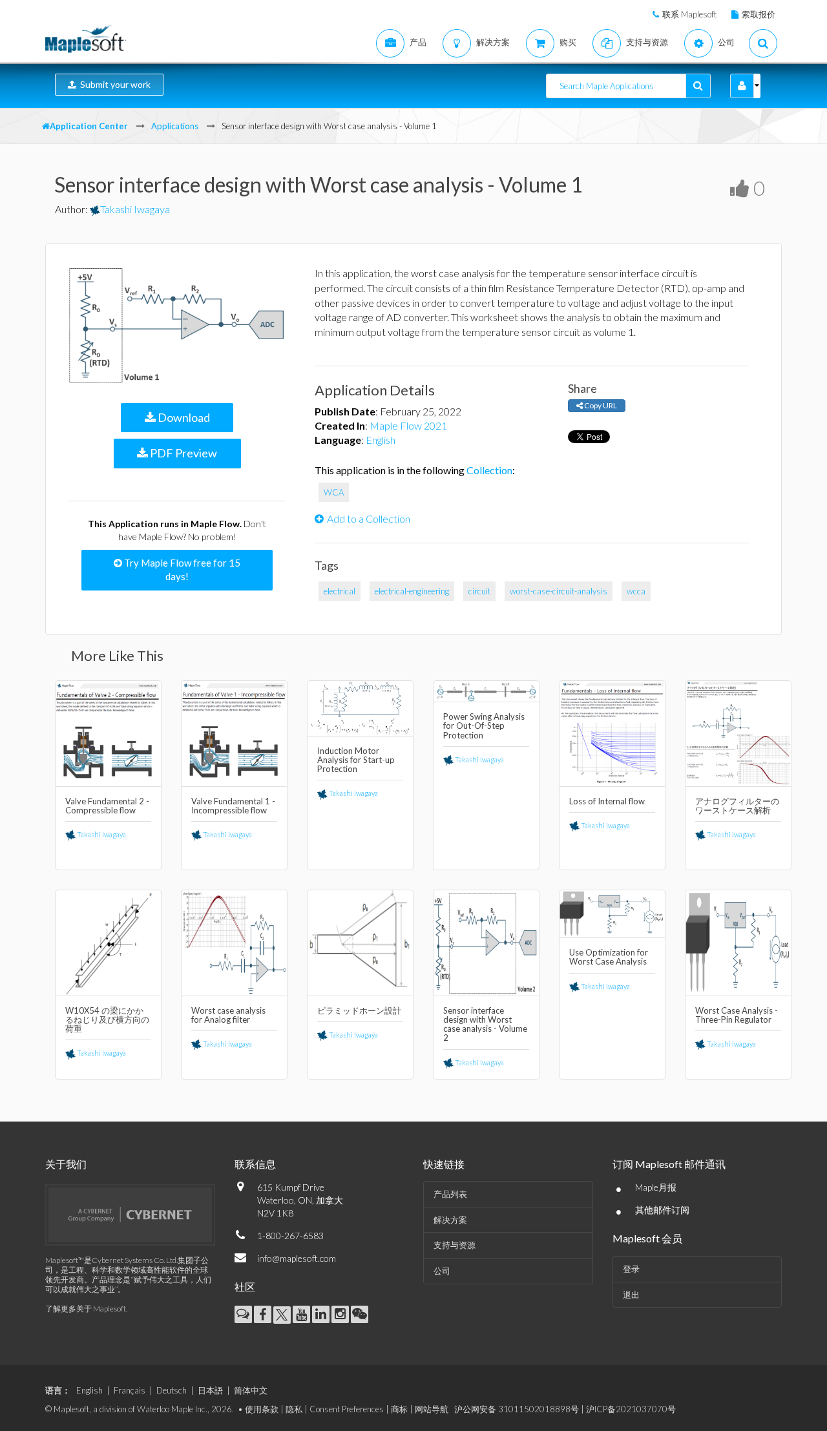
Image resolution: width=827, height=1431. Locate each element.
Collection (489, 470)
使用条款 (261, 1409)
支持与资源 (455, 1245)
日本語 (210, 1390)
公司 (442, 1271)
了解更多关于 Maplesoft (85, 1308)
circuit (479, 591)
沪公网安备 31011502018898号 (516, 1409)
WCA (334, 492)
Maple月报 (655, 1187)
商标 (399, 1409)
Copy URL (600, 405)
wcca (636, 591)
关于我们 (66, 1164)
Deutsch (171, 1390)
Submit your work (113, 84)
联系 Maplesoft (689, 14)
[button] (742, 86)
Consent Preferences (346, 1409)
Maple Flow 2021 (408, 425)
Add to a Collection (368, 518)
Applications (174, 126)
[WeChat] (359, 1314)
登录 (631, 1269)
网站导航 (431, 1409)
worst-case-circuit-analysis (558, 591)
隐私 (294, 1409)
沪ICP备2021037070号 (631, 1409)
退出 (631, 1295)
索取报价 (758, 14)
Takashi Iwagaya (135, 209)
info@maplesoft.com (296, 1258)
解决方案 (450, 1220)
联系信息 (255, 1164)
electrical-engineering (412, 591)
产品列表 (450, 1194)
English (380, 439)
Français (129, 1390)
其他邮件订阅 (662, 1209)
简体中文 (250, 1390)
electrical (339, 591)
